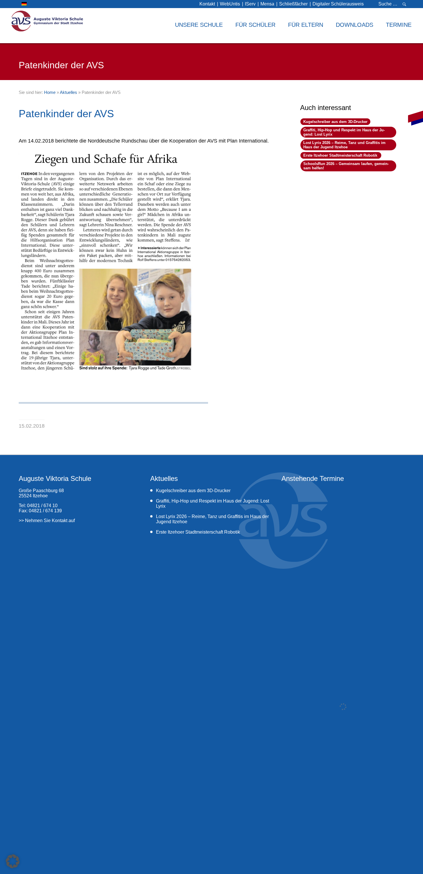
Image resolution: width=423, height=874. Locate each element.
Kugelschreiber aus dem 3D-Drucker (335, 122)
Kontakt (207, 3)
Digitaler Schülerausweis (338, 3)
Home (50, 92)
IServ (250, 3)
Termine (398, 25)
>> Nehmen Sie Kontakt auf (47, 520)
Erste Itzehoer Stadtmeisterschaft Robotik (340, 155)
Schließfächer (293, 3)
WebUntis (230, 3)
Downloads (354, 25)
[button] (12, 861)
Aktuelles (68, 92)
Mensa (267, 3)
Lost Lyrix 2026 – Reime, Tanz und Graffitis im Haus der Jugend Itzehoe (344, 145)
